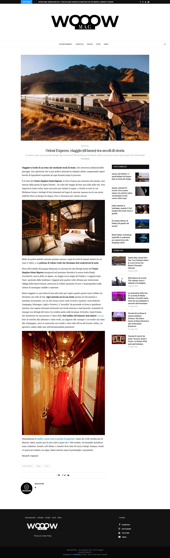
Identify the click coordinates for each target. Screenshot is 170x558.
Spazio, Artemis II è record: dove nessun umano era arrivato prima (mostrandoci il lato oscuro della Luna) (122, 193)
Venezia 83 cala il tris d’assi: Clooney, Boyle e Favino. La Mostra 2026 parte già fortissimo (137, 340)
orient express (27, 466)
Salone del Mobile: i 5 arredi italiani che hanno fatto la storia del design (121, 176)
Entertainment (65, 44)
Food (98, 44)
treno (38, 466)
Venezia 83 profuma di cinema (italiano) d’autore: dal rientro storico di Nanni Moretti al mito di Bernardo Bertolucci (138, 319)
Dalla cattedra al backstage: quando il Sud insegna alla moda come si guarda (122, 209)
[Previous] (34, 2)
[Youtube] (145, 2)
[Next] (36, 2)
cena (100, 315)
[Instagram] (142, 2)
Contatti (122, 517)
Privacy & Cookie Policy (42, 536)
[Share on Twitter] (65, 475)
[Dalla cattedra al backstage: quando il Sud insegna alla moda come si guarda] (142, 209)
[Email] (148, 2)
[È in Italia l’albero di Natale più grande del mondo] (142, 224)
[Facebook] (140, 2)
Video (106, 44)
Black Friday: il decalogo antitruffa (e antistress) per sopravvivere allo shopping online (122, 239)
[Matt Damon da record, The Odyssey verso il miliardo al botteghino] (119, 281)
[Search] (165, 44)
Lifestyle (79, 44)
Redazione (86, 159)
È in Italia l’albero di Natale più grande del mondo (120, 223)
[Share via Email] (68, 475)
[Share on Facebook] (62, 475)
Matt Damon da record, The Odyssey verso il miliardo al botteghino (137, 280)
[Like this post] (59, 475)
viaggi (47, 466)
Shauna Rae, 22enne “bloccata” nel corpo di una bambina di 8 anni (64, 2)
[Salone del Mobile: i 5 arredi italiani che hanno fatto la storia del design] (142, 177)
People (90, 44)
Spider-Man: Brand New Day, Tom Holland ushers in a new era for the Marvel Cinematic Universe (138, 262)
